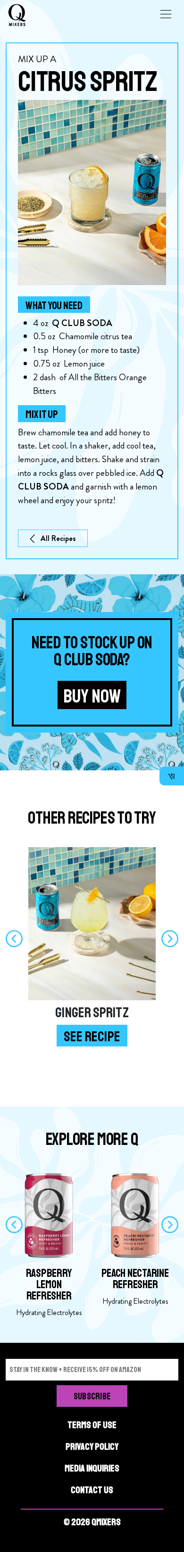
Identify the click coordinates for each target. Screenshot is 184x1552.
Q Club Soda (82, 323)
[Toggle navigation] (165, 14)
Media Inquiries (92, 1468)
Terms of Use (92, 1425)
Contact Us (92, 1490)
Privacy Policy (92, 1447)
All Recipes (58, 538)
